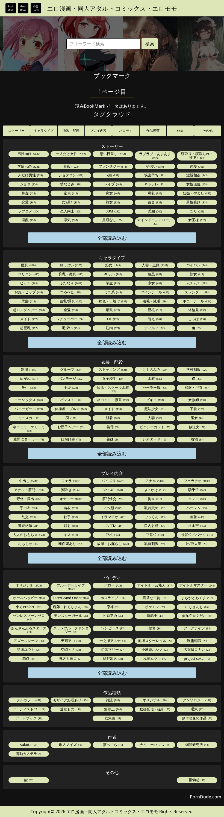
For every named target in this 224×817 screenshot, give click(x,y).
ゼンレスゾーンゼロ (29, 617)
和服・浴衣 (197, 387)
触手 (70, 516)
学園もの (28, 166)
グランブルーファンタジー (71, 630)
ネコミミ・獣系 (112, 399)
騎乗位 (196, 489)
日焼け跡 (70, 439)
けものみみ (155, 369)
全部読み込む (112, 238)
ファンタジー (112, 166)
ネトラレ (154, 184)
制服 (28, 369)
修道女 (196, 426)
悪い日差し (112, 153)
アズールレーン (28, 640)
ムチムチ (196, 283)
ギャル (112, 274)
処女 (112, 264)
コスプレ (112, 525)
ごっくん (154, 516)
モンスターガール (70, 615)
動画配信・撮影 (154, 709)
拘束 (154, 498)
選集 (197, 709)
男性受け (196, 202)
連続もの (70, 709)
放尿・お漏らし (112, 543)
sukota (28, 744)
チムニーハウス (154, 744)
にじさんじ (196, 606)
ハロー (112, 585)
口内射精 (154, 525)
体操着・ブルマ (70, 408)
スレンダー (197, 292)
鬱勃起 (196, 779)
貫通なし (112, 219)
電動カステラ (28, 753)
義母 (113, 426)
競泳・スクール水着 (113, 389)
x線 (112, 175)
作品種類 (153, 130)
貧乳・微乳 (70, 274)
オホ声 (196, 525)
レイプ (112, 184)
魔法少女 (154, 408)
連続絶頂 (28, 525)
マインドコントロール (155, 221)
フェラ (70, 480)
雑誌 (112, 700)
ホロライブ (113, 597)
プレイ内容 (98, 130)
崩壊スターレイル (154, 640)
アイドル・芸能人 (154, 585)
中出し (28, 480)
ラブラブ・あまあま (155, 155)
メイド (28, 318)
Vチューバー (70, 318)
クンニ (196, 498)
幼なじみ (70, 184)
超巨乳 (28, 327)
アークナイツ (197, 628)
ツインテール (154, 292)
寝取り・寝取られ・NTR (197, 155)
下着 (196, 408)
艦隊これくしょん (70, 606)
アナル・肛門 (28, 489)
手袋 (70, 387)
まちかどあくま (196, 597)
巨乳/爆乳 (70, 301)
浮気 (70, 219)
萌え (154, 318)
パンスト (70, 399)
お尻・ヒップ (28, 292)
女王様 (196, 219)
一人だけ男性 (28, 175)
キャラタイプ (44, 130)
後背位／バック (196, 534)
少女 (154, 283)
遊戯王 (154, 615)
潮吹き (70, 489)
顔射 (70, 525)
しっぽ (196, 318)
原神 (113, 606)
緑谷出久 (112, 658)
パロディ (125, 130)
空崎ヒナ (70, 649)
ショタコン (70, 175)
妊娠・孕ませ (196, 193)
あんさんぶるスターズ (28, 630)
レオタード (155, 439)
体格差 (196, 309)
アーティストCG (28, 709)
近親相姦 (196, 175)
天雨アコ (70, 640)
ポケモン (154, 606)
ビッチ (28, 283)
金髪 (70, 309)
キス (70, 534)
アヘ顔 (112, 507)
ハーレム (196, 507)
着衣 (70, 507)
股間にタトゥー (28, 439)
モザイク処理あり (70, 700)
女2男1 (70, 202)
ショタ (28, 184)
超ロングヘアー (28, 309)
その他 (208, 130)
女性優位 (196, 184)
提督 (155, 628)
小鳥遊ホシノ (155, 649)
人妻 (154, 417)
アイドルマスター (196, 585)
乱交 (28, 516)
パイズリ (112, 480)
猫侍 (28, 658)
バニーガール (28, 408)
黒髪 (28, 301)
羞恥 (196, 516)
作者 (180, 130)
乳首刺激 (154, 543)
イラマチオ (113, 516)
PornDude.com (205, 797)
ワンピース (112, 628)
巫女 (197, 417)
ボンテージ (70, 378)
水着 (154, 378)
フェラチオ (196, 480)
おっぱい (70, 264)
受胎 (154, 211)
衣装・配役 (71, 130)
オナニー (70, 498)
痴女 (112, 193)
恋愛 (28, 202)
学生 (112, 283)
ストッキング (112, 369)
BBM (112, 211)
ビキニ (154, 399)
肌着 (112, 417)
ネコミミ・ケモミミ (29, 428)
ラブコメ (28, 211)
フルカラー (28, 700)
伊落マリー (112, 649)
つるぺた (70, 292)
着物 (197, 439)
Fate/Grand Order (70, 597)
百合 (154, 202)
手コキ (28, 507)
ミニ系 (112, 292)
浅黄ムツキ (154, 658)
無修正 (112, 709)
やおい (154, 166)
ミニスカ (28, 417)
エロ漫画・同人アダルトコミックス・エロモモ (112, 8)
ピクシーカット (154, 426)
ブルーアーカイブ (71, 587)
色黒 (154, 274)
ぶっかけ (155, 489)
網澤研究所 (196, 744)
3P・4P (112, 489)
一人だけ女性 (70, 153)
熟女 (112, 202)
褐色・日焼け (112, 301)
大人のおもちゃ (28, 534)
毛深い (70, 327)
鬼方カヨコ (70, 658)
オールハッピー (28, 597)
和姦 (28, 193)
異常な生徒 (155, 597)
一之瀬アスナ (112, 640)
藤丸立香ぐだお (196, 615)
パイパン (196, 264)
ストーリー (16, 130)
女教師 (196, 399)
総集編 (112, 718)
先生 (28, 387)
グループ (70, 369)
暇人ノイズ (70, 744)
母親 (112, 309)
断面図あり (70, 543)
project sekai (196, 658)
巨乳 (28, 264)
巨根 (154, 309)
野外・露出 (28, 498)
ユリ (196, 211)
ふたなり (70, 283)
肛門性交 (112, 498)
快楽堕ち (154, 175)
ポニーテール (196, 301)
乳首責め (154, 507)
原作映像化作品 (196, 718)
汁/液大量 (197, 543)
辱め (70, 166)
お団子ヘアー (70, 426)
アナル (154, 480)
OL (112, 318)
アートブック (28, 718)
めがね (28, 378)
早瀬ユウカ (28, 649)
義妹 (113, 439)
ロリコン (28, 274)
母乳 (154, 193)
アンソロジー (196, 700)
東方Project (28, 606)
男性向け (28, 153)
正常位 (154, 534)
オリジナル (28, 585)
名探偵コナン (197, 649)
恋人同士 (70, 211)
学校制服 (196, 369)
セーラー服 (155, 387)
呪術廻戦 (196, 640)
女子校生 (112, 378)
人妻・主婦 (154, 264)
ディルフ (154, 327)
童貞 (70, 193)
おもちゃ (28, 543)
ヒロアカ (112, 615)
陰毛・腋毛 (155, 301)
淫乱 (28, 219)
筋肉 (112, 327)
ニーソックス (28, 399)
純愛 (196, 166)
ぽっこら (112, 744)
